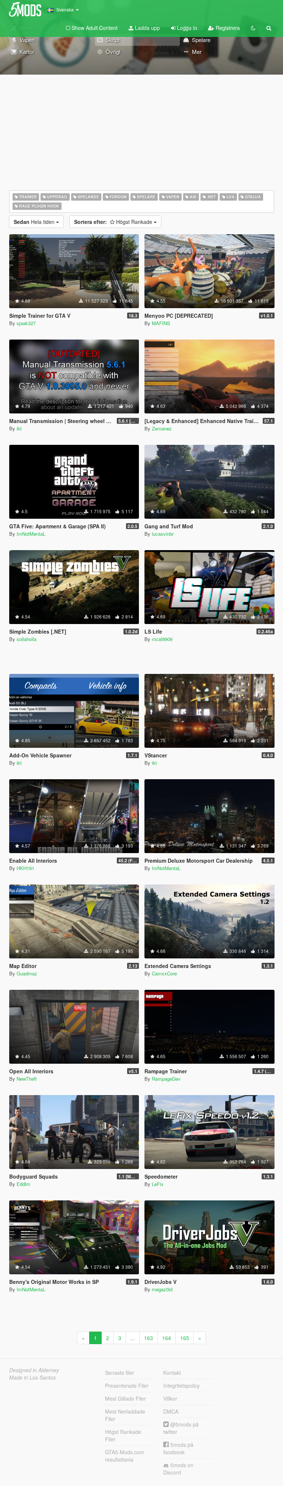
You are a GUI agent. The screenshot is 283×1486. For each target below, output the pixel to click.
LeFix (158, 1183)
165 (184, 1338)
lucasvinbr (163, 533)
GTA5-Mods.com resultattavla (124, 1455)
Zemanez (162, 428)
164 (166, 1338)
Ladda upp (146, 27)
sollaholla (26, 639)
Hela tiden (35, 221)
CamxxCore (164, 973)
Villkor (170, 1398)
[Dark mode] (253, 27)
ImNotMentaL (31, 533)
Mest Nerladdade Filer (125, 1415)
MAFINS (161, 323)
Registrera (227, 27)
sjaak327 (26, 323)
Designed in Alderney (34, 1370)
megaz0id (162, 1289)
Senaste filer (119, 1372)
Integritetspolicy (181, 1385)
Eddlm (23, 1183)
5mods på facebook (178, 1448)
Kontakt (172, 1372)
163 (148, 1338)
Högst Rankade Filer (123, 1435)
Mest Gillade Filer (125, 1398)
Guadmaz (27, 973)
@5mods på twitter (181, 1428)
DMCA (170, 1411)
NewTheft (27, 1078)
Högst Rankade (114, 221)
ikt (19, 428)
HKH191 (25, 868)
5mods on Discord (178, 1468)
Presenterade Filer (127, 1385)
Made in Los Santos (32, 1377)
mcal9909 (162, 639)
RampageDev (166, 1078)
